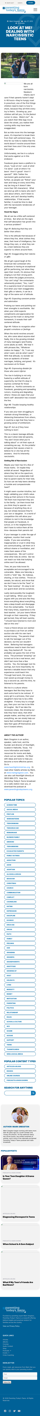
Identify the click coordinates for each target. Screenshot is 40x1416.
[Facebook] (5, 1411)
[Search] (33, 1093)
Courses (6, 1344)
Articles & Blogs (9, 1213)
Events (5, 1353)
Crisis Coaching (8, 1355)
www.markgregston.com (17, 773)
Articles (5, 1340)
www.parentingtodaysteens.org (18, 789)
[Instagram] (9, 1411)
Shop (4, 1348)
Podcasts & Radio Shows (12, 1173)
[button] (35, 10)
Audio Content (8, 1346)
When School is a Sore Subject (18, 1244)
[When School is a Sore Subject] (20, 1230)
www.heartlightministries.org (17, 767)
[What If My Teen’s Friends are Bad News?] (20, 1263)
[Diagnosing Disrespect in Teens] (20, 1198)
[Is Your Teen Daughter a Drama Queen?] (20, 1162)
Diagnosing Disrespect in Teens (19, 1217)
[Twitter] (14, 1411)
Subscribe (7, 1382)
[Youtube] (19, 1411)
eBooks (5, 1342)
